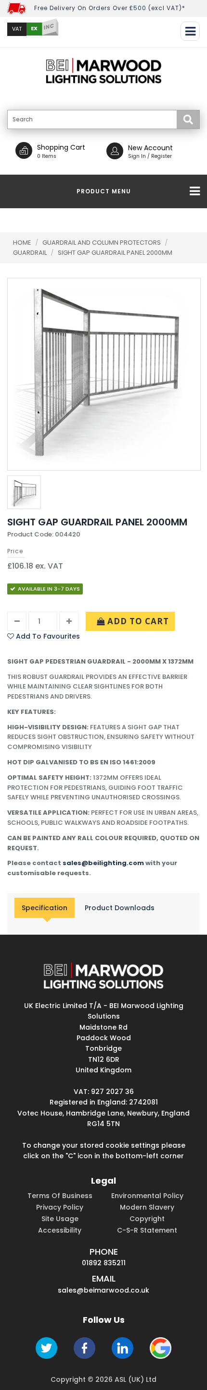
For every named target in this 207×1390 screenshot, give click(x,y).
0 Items (46, 156)
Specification (44, 908)
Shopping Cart (61, 147)
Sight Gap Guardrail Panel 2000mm (115, 252)
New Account (150, 148)
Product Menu (104, 191)
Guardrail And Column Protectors (102, 242)
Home (22, 242)
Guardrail (30, 252)
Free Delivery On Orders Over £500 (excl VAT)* (109, 8)
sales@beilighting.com (103, 862)
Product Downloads (120, 908)
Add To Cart (137, 621)
